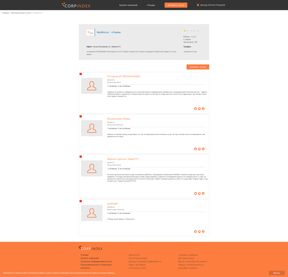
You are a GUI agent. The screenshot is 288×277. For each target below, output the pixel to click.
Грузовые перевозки (188, 255)
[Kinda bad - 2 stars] (188, 31)
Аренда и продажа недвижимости (145, 261)
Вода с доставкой (137, 264)
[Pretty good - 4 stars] (194, 31)
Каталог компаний (128, 5)
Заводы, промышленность (191, 264)
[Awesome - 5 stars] (198, 31)
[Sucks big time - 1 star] (185, 31)
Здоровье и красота (187, 268)
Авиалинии (134, 255)
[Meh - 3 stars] (191, 31)
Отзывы (151, 5)
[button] (115, 273)
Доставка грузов (186, 258)
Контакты (85, 268)
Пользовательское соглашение (96, 264)
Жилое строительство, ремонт (192, 261)
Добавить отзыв (176, 5)
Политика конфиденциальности (96, 261)
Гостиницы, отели (137, 268)
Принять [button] (276, 273)
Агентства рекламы (138, 258)
